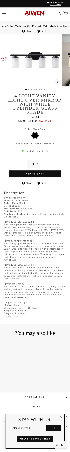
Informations (34, 397)
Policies (34, 407)
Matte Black (35, 135)
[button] (53, 428)
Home (3, 26)
